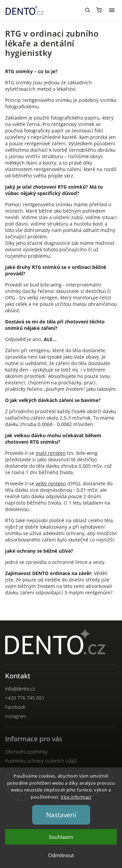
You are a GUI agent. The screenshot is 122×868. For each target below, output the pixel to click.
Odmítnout (61, 855)
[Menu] (112, 10)
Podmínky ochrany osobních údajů (41, 761)
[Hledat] (87, 10)
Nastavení (61, 814)
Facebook (15, 707)
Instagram (15, 716)
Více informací (76, 797)
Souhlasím (61, 836)
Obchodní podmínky (26, 751)
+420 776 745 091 (24, 698)
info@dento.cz (20, 688)
